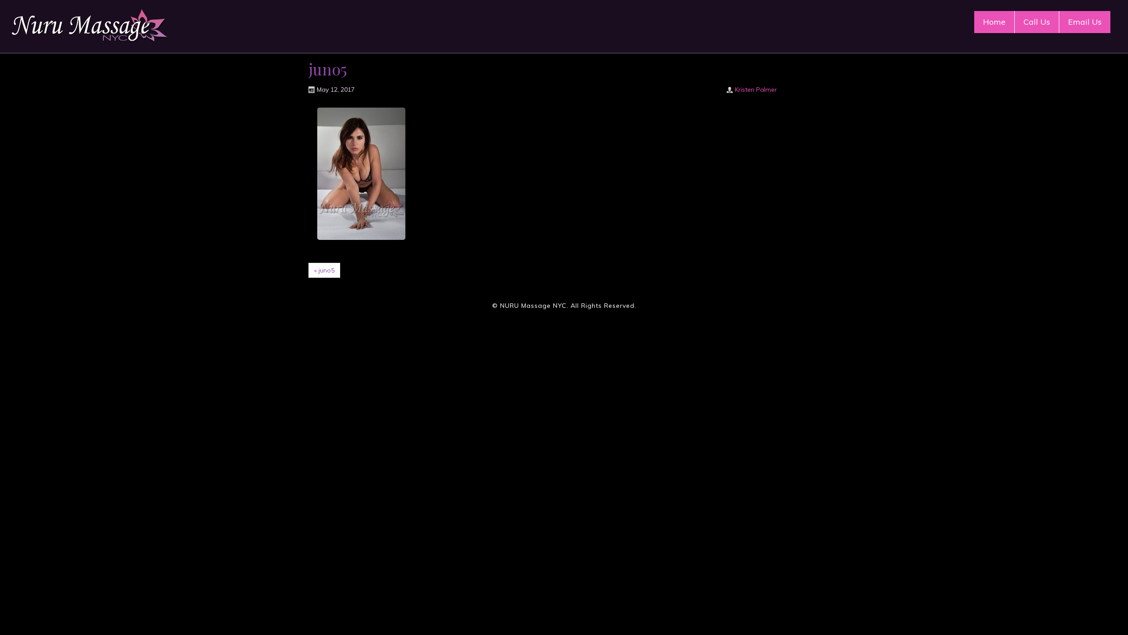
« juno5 (324, 270)
